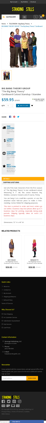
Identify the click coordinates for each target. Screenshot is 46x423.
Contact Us (7, 290)
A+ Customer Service (10, 317)
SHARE (4, 117)
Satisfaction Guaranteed (11, 321)
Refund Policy (8, 300)
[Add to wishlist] (32, 105)
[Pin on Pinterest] (15, 116)
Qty (3, 106)
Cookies (27, 412)
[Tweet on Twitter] (18, 116)
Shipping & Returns (11, 182)
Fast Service (7, 324)
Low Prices (6, 328)
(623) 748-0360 (9, 349)
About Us (6, 286)
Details (6, 179)
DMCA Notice (6, 414)
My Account (7, 293)
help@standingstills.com (12, 354)
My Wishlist (24, 2)
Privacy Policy (6, 412)
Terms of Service (7, 303)
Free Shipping (8, 314)
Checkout (33, 2)
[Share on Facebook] (11, 116)
